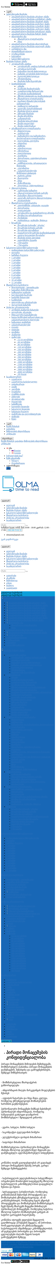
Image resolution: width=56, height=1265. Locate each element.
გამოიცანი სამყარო (21, 774)
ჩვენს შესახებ (12, 426)
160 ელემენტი (18, 946)
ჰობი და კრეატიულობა (17, 307)
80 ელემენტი (17, 941)
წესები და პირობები (38, 1242)
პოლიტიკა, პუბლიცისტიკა (24, 769)
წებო (13, 419)
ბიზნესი (15, 734)
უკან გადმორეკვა (9, 539)
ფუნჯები (15, 416)
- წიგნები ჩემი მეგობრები (29, 81)
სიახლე (10, 585)
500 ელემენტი (18, 953)
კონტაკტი (11, 434)
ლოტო (14, 327)
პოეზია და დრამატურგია (23, 799)
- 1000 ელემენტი (24, 362)
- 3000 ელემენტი (24, 369)
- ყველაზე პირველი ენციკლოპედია (34, 198)
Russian (17, 450)
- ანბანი (20, 86)
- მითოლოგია (23, 131)
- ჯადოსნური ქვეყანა (27, 240)
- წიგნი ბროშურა (25, 116)
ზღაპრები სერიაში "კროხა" (24, 809)
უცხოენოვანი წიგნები (16, 14)
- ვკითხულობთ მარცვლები (30, 91)
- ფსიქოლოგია (24, 148)
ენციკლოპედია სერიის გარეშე (26, 777)
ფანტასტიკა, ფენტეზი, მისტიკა (26, 804)
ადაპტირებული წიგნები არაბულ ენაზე (30, 17)
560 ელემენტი (18, 956)
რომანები (16, 802)
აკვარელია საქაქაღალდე (24, 382)
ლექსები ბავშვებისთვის (23, 685)
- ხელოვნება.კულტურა (28, 141)
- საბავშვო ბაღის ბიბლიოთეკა (32, 71)
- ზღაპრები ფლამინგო (28, 230)
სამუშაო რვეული (19, 255)
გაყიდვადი (11, 588)
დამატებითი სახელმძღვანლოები (27, 250)
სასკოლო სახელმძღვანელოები (22, 248)
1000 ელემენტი (18, 958)
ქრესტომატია (18, 670)
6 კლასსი (15, 270)
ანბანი (14, 677)
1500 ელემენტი (18, 961)
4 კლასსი (15, 265)
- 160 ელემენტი (24, 349)
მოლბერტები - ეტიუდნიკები (25, 287)
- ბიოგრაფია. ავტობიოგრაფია (32, 158)
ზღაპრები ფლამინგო (22, 814)
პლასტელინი (17, 399)
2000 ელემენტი (18, 963)
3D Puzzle (15, 970)
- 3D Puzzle (21, 374)
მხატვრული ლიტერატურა (24, 203)
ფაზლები (16, 337)
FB (8, 468)
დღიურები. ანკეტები (21, 312)
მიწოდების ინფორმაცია (18, 431)
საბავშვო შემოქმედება (22, 290)
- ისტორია (22, 143)
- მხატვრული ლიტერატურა (30, 39)
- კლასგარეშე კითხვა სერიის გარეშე (35, 66)
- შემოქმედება (24, 183)
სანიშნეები (16, 404)
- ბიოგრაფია (23, 208)
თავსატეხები (17, 784)
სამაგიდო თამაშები (21, 322)
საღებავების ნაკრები (21, 295)
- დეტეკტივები (23, 210)
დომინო (15, 332)
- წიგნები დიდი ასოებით (28, 238)
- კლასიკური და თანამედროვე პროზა (35, 213)
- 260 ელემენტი (24, 352)
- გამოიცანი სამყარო (27, 190)
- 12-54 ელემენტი (25, 340)
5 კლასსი (15, 267)
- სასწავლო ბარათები (27, 106)
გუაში (14, 387)
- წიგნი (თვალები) (25, 123)
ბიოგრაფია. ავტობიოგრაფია (26, 747)
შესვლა (15, 461)
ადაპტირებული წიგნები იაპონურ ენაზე (30, 26)
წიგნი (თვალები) (19, 712)
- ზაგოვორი (22, 178)
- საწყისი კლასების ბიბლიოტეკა (32, 74)
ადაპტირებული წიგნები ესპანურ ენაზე (30, 22)
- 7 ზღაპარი (22, 245)
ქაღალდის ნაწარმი (21, 305)
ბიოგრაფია (17, 792)
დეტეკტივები (17, 794)
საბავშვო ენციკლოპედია (23, 779)
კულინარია (17, 754)
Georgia (17, 453)
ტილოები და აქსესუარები (24, 302)
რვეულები (16, 402)
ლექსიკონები (18, 54)
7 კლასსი (15, 272)
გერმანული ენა (18, 49)
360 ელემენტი (18, 951)
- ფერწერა (22, 156)
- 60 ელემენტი (23, 342)
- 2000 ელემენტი (24, 367)
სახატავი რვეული (20, 411)
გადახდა (10, 429)
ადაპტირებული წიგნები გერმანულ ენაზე (31, 19)
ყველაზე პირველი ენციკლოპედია (28, 782)
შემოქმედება (17, 767)
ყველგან (10, 505)
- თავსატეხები (23, 200)
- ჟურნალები (23, 133)
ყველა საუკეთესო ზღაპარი (24, 819)
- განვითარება (24, 118)
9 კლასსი (15, 277)
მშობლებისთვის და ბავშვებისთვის (28, 687)
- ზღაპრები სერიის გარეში (29, 228)
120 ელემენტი (18, 943)
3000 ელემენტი (18, 966)
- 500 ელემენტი (24, 357)
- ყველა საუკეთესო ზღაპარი (31, 235)
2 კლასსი (15, 260)
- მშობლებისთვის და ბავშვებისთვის (34, 96)
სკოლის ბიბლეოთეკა (22, 667)
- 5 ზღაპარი (22, 243)
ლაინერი (16, 392)
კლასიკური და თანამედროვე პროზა (29, 797)
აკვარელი (16, 379)
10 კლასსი (16, 280)
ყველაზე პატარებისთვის (23, 697)
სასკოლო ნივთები (20, 409)
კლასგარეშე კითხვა (21, 64)
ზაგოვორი (16, 762)
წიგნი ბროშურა (19, 705)
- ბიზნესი (21, 146)
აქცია (9, 583)
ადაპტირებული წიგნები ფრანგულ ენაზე (31, 31)
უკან (9, 12)
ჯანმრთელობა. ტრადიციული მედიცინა (30, 752)
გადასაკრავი (17, 384)
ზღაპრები (16, 223)
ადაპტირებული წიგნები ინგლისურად (29, 44)
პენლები (15, 397)
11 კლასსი (16, 282)
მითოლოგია (17, 720)
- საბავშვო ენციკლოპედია (29, 195)
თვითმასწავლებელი (21, 51)
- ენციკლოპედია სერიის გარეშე (32, 193)
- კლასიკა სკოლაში (26, 69)
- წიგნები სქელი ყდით (27, 111)
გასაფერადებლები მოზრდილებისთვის (30, 757)
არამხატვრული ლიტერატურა (26, 128)
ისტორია (15, 732)
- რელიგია (22, 161)
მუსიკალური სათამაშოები (24, 315)
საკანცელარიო (13, 377)
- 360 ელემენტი (24, 354)
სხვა (13, 628)
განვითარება (17, 707)
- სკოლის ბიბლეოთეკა (28, 76)
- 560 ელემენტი (24, 359)
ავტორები (11, 575)
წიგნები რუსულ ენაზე (16, 61)
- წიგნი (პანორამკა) (26, 126)
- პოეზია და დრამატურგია (29, 215)
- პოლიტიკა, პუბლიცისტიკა (30, 186)
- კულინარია (23, 168)
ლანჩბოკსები (18, 394)
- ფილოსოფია (24, 153)
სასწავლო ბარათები (21, 695)
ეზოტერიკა (16, 739)
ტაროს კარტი (18, 759)
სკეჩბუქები (16, 300)
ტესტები (15, 330)
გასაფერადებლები (20, 325)
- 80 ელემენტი (23, 345)
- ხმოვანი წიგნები (25, 113)
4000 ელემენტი (18, 968)
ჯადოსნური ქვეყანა (20, 824)
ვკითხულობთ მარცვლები (24, 682)
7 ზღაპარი (16, 829)
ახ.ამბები (10, 578)
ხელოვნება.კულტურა (22, 729)
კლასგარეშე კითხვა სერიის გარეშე (28, 657)
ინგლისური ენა (18, 36)
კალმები (15, 389)
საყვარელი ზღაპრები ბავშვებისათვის (30, 816)
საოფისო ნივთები (20, 406)
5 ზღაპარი (16, 826)
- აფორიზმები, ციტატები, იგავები (33, 205)
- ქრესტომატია (24, 79)
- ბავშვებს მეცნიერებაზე (28, 89)
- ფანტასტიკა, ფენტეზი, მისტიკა (32, 220)
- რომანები (22, 218)
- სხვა (19, 41)
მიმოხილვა (11, 580)
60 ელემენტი (17, 938)
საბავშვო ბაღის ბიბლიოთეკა (25, 662)
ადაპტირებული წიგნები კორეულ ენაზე (30, 29)
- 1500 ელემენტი (24, 364)
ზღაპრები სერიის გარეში (23, 811)
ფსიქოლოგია (18, 737)
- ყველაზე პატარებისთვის (29, 108)
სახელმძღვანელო (20, 59)
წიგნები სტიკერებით (21, 710)
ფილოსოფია (18, 742)
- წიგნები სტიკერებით (27, 121)
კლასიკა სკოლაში (20, 660)
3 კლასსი (15, 263)
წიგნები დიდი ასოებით (22, 821)
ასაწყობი (15, 335)
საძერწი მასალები (20, 297)
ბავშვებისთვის (18, 84)
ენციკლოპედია (19, 188)
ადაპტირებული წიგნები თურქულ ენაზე (30, 24)
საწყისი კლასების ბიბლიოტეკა (26, 665)
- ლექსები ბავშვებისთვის (29, 94)
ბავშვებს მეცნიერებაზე (22, 680)
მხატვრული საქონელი (17, 285)
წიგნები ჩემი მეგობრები (23, 672)
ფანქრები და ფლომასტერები (26, 414)
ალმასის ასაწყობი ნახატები (25, 310)
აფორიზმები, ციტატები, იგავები (26, 789)
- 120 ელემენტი (24, 347)
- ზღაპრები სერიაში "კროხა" (31, 225)
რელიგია (16, 749)
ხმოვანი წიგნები (19, 702)
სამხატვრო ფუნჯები (21, 292)
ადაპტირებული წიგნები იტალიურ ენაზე (30, 46)
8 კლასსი (15, 275)
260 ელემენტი (18, 948)
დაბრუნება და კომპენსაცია (14, 1242)
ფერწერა (16, 744)
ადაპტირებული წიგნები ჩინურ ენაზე (29, 34)
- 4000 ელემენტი (24, 372)
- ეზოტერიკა (23, 151)
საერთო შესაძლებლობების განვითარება (31, 692)
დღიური (15, 253)
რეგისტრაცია (18, 463)
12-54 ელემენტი (19, 936)
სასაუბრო (16, 56)
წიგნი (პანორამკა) (20, 715)
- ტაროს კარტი (24, 176)
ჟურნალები (17, 722)
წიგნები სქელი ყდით (21, 700)
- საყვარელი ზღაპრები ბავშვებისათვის (36, 233)
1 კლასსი (15, 258)
